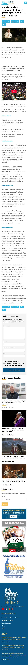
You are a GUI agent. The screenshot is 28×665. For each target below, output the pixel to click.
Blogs (3, 625)
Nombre (6, 342)
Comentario (7, 326)
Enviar (5, 504)
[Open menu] (25, 3)
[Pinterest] (22, 21)
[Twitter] (8, 21)
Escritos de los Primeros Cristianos (11, 617)
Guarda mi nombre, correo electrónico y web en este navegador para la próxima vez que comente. (13, 363)
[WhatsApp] (17, 21)
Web (4, 353)
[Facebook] (4, 21)
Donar (3, 628)
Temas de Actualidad (7, 620)
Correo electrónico (9, 348)
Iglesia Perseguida (6, 623)
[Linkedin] (13, 21)
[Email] (4, 24)
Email (3, 496)
